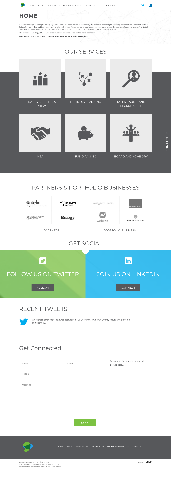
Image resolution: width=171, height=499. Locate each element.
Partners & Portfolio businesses (80, 5)
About (41, 5)
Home (31, 5)
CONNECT (128, 287)
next (148, 321)
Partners (51, 230)
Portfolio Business (119, 230)
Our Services (53, 5)
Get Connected (107, 5)
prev (137, 321)
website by (141, 462)
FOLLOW (42, 287)
